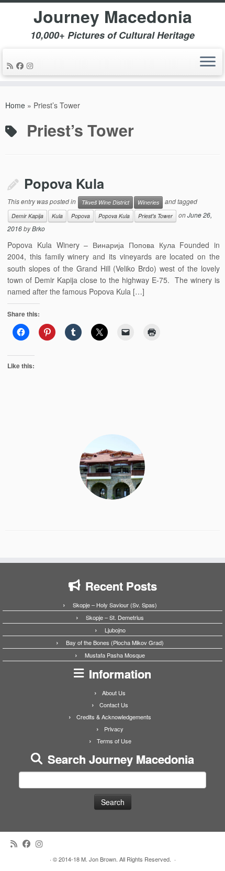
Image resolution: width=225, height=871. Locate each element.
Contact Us (113, 704)
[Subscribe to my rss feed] (11, 65)
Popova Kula (64, 183)
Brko (38, 228)
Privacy (113, 729)
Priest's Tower (155, 216)
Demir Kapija (27, 216)
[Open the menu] (208, 62)
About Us (114, 692)
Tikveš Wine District (105, 202)
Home (15, 105)
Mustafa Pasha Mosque (115, 655)
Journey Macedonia (112, 16)
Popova (80, 216)
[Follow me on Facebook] (21, 65)
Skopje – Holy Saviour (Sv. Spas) (115, 605)
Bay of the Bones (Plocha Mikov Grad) (115, 642)
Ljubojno (115, 630)
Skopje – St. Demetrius (115, 617)
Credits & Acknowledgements (113, 716)
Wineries (148, 202)
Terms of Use (114, 741)
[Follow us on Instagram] (31, 65)
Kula (57, 216)
